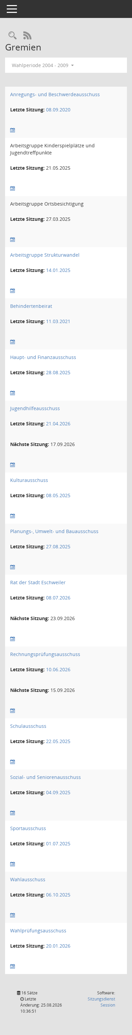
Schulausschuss (28, 726)
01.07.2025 (58, 843)
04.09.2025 (58, 792)
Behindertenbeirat (31, 306)
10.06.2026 (58, 669)
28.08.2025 (58, 372)
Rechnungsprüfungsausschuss (45, 654)
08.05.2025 (58, 495)
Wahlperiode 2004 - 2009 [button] (41, 65)
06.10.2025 (58, 894)
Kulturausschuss (29, 480)
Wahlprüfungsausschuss (38, 930)
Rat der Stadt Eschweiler (38, 582)
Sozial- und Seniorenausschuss (45, 777)
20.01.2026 (58, 946)
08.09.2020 (58, 109)
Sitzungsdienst (101, 1002)
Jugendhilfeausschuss (35, 408)
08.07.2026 (58, 597)
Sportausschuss (28, 828)
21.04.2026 (58, 423)
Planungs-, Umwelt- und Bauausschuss (54, 531)
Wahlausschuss (27, 879)
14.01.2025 (58, 270)
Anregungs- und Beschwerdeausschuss (55, 94)
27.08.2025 (58, 546)
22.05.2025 (58, 741)
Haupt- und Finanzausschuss (43, 357)
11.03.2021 (58, 321)
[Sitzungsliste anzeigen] (12, 130)
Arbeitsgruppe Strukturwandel (45, 255)
